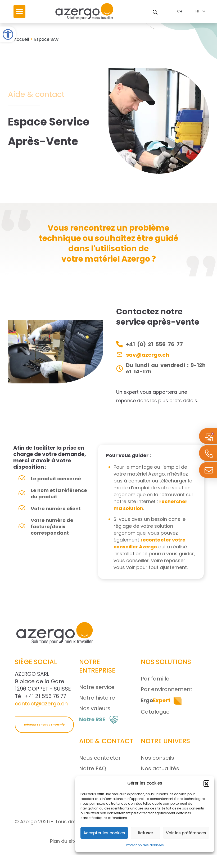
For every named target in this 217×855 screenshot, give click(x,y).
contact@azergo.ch (41, 703)
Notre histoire (97, 697)
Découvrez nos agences (42, 725)
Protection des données (145, 845)
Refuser (145, 833)
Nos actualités (160, 768)
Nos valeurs (94, 708)
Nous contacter (100, 758)
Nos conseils (157, 758)
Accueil (21, 39)
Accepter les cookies (104, 833)
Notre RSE (92, 719)
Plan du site (63, 841)
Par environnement (166, 689)
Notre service (97, 687)
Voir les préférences (186, 833)
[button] (8, 34)
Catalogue (155, 711)
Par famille (155, 678)
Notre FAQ (92, 768)
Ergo (155, 700)
